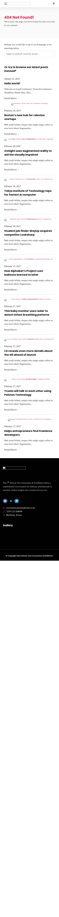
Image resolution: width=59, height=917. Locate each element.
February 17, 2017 (12, 266)
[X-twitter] (11, 501)
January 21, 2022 (12, 79)
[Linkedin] (16, 501)
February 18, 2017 (12, 110)
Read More (10, 98)
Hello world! (12, 83)
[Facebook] (5, 501)
